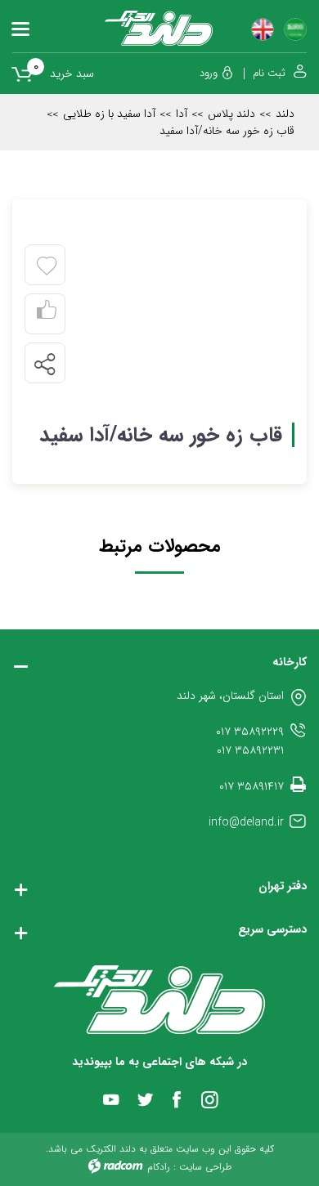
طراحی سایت (205, 1167)
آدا (181, 114)
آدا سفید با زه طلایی (109, 114)
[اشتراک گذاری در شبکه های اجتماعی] (44, 363)
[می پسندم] (46, 314)
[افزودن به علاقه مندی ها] (46, 266)
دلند (285, 114)
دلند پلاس (231, 114)
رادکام (158, 1167)
